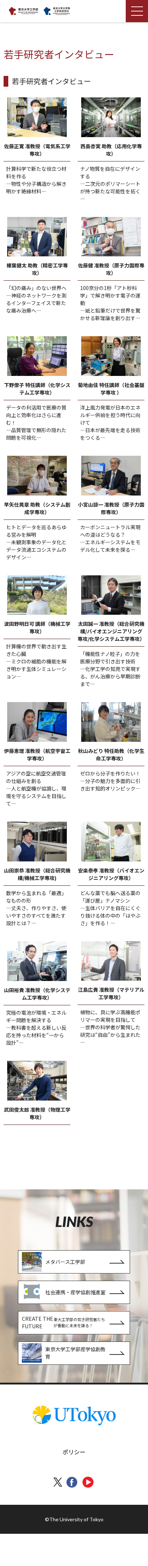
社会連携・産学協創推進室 (75, 1292)
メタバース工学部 (65, 1261)
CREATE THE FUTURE (63, 1322)
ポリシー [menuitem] (74, 1451)
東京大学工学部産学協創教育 (75, 1352)
